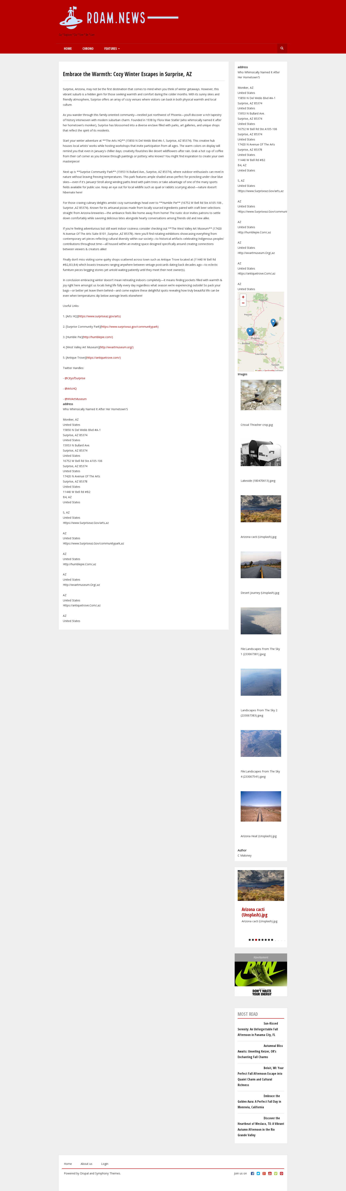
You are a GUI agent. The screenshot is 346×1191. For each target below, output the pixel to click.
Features (111, 48)
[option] (261, 899)
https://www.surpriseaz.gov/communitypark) (130, 326)
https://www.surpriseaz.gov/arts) (100, 316)
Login (104, 1164)
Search (282, 48)
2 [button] (253, 940)
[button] (249, 332)
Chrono (88, 48)
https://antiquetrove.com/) (104, 357)
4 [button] (259, 940)
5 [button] (263, 940)
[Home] (120, 18)
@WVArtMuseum (76, 399)
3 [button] (256, 940)
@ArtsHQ (71, 388)
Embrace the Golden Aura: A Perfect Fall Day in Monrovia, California (259, 1101)
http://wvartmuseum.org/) (117, 347)
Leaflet (259, 370)
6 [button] (266, 940)
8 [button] (272, 940)
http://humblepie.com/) (98, 337)
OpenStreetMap (269, 370)
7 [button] (269, 940)
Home (68, 48)
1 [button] (250, 940)
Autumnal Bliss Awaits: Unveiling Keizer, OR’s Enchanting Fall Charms (260, 1051)
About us (86, 1164)
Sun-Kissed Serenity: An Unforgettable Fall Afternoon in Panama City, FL (258, 1029)
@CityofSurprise (75, 378)
